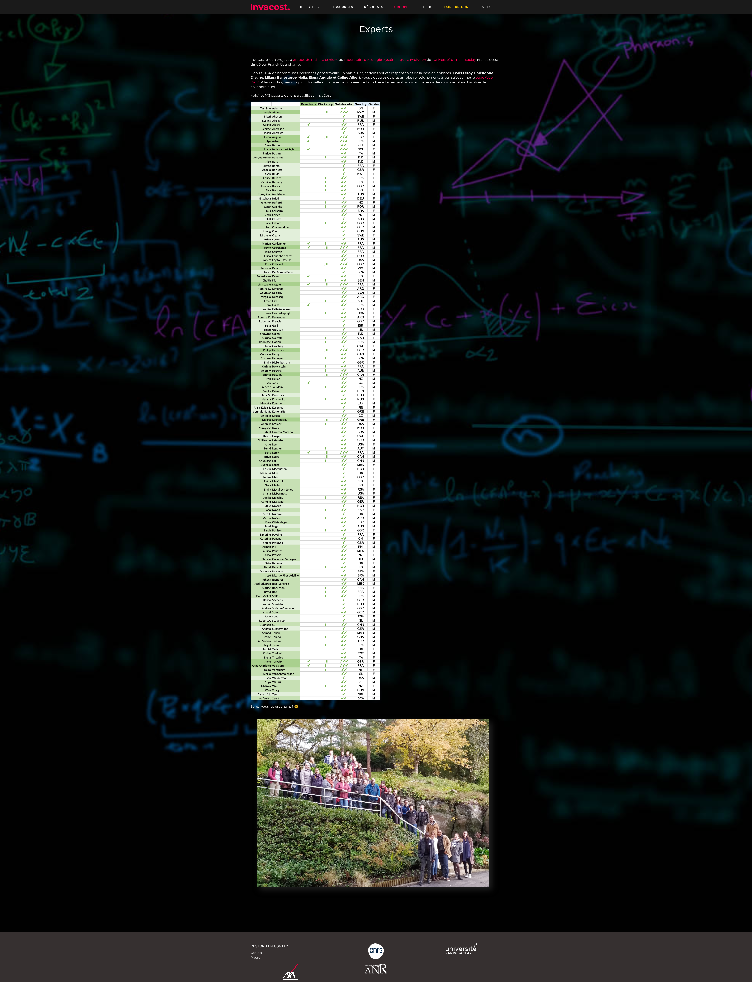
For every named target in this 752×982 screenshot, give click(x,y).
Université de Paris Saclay (454, 60)
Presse (255, 957)
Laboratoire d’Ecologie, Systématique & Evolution (385, 60)
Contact (256, 953)
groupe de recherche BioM (315, 60)
